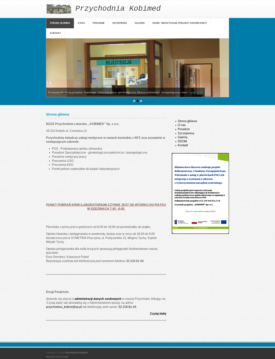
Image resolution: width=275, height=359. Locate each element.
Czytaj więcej (195, 92)
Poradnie (99, 23)
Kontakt (55, 33)
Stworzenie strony (53, 357)
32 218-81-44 (127, 306)
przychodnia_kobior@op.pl (64, 306)
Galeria (140, 23)
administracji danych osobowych (97, 298)
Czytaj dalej (158, 313)
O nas (81, 23)
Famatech (64, 357)
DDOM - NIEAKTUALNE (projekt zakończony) (179, 23)
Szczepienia (119, 23)
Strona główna (60, 23)
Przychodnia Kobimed (76, 352)
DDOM (182, 141)
